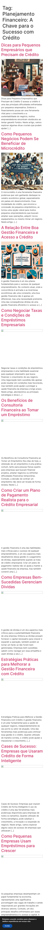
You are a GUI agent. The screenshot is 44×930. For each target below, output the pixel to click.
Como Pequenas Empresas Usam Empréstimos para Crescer (18, 843)
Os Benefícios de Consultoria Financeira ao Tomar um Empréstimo (20, 407)
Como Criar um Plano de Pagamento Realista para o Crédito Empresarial (20, 497)
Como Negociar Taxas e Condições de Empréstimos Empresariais (21, 317)
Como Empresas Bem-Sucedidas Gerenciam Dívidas (22, 582)
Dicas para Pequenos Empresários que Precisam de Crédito (20, 50)
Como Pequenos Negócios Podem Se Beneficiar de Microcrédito (20, 141)
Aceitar (7, 926)
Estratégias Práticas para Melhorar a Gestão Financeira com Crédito (19, 666)
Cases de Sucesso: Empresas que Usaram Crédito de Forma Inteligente (22, 753)
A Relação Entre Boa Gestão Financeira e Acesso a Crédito (19, 232)
